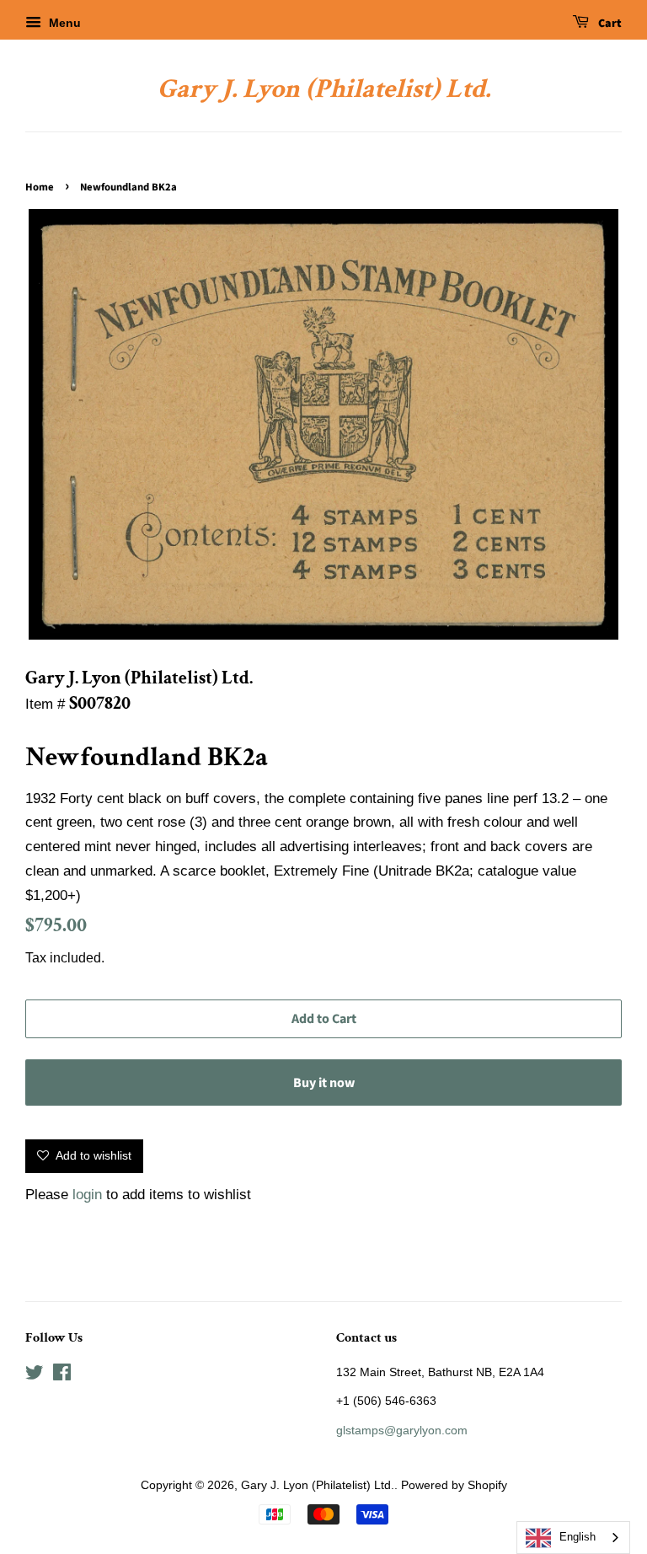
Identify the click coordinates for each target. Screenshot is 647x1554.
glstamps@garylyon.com (402, 1430)
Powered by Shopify (454, 1485)
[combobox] (573, 1537)
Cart (609, 23)
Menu (63, 22)
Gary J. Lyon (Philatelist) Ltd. (324, 89)
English (577, 1536)
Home (39, 187)
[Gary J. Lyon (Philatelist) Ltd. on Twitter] (34, 1375)
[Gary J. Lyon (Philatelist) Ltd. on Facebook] (62, 1375)
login (87, 1195)
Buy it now (324, 1083)
